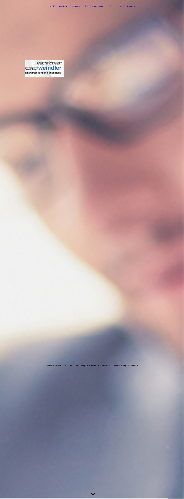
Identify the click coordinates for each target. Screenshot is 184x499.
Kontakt (129, 6)
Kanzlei (62, 6)
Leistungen (75, 6)
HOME (52, 6)
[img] (92, 249)
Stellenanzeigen (116, 6)
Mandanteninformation (95, 6)
